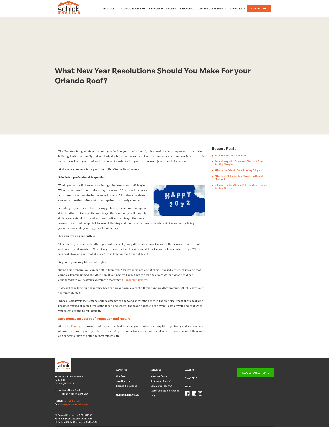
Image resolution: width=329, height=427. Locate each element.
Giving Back (237, 8)
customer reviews (127, 395)
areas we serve (158, 376)
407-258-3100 (71, 400)
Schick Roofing (71, 326)
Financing (186, 8)
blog (188, 386)
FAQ (152, 395)
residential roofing (160, 381)
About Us (109, 8)
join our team (123, 381)
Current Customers (210, 8)
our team (121, 376)
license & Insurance (126, 385)
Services (154, 8)
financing (191, 378)
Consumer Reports (135, 280)
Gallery (171, 8)
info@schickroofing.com (75, 404)
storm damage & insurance (164, 390)
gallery (189, 369)
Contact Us (258, 8)
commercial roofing (161, 385)
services (155, 369)
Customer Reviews (133, 8)
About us (121, 369)
